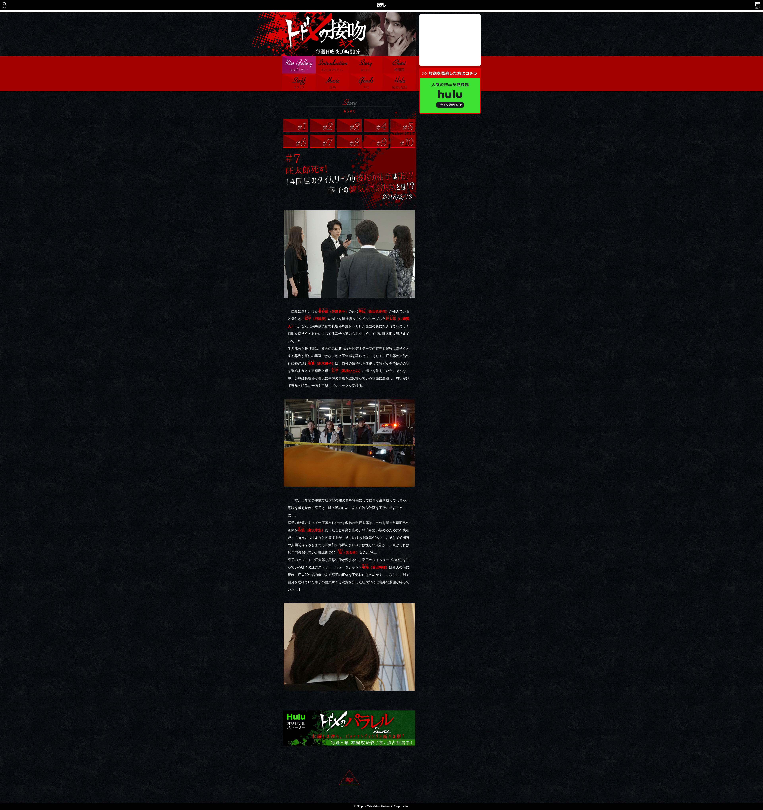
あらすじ (366, 65)
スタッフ (299, 82)
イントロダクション (332, 65)
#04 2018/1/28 (376, 125)
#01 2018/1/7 (295, 125)
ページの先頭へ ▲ (349, 779)
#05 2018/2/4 (402, 125)
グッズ (366, 82)
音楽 (332, 82)
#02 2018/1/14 (322, 125)
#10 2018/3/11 (402, 141)
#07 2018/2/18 (322, 141)
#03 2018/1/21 (349, 125)
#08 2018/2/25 (349, 141)
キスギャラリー (299, 65)
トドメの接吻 (349, 34)
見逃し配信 (399, 82)
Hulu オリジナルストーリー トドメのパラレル (349, 728)
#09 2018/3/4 (376, 141)
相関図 (399, 65)
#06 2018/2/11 (295, 141)
